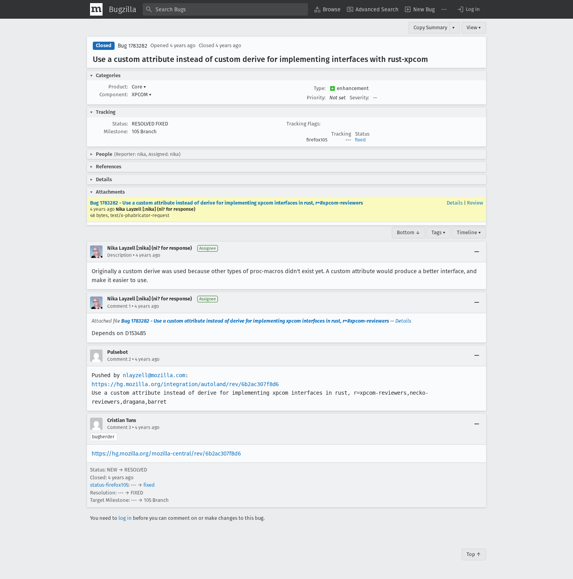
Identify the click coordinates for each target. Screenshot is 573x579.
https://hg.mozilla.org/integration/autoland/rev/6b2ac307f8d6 (185, 384)
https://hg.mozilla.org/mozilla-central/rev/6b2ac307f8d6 (166, 453)
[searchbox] (225, 9)
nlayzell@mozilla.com (154, 375)
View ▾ (474, 27)
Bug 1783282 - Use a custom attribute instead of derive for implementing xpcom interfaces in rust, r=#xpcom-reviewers (226, 203)
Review (475, 203)
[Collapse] (476, 251)
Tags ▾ (439, 232)
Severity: (359, 98)
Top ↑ (474, 554)
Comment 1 (119, 306)
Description (119, 255)
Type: (319, 88)
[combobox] (225, 9)
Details (455, 203)
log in (125, 518)
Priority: (316, 98)
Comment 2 (119, 359)
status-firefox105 (109, 485)
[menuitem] (327, 9)
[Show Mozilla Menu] (96, 9)
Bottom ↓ (408, 232)
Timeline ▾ (469, 232)
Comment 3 (119, 427)
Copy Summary (430, 27)
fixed (360, 140)
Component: (113, 94)
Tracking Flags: (303, 124)
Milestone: (116, 131)
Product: (118, 87)
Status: (120, 124)
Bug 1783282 (132, 45)
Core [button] (139, 87)
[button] (468, 9)
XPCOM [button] (142, 94)
